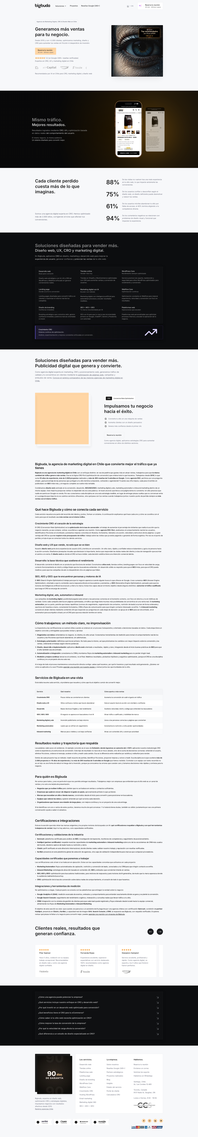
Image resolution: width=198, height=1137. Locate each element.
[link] (42, 6)
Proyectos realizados (115, 1076)
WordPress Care (134, 272)
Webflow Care (85, 1087)
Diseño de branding (46, 308)
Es (128, 6)
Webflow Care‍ (130, 290)
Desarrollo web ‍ (46, 272)
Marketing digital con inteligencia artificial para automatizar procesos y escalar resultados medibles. (97, 298)
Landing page (85, 1076)
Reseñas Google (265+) (116, 1068)
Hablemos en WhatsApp (143, 1076)
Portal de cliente (113, 1091)
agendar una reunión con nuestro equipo (79, 667)
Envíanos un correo (141, 1068)
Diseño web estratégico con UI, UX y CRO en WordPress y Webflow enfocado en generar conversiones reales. (55, 280)
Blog (108, 1080)
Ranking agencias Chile (44, 1109)
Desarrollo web (85, 1064)
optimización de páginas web (91, 375)
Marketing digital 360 (88, 1102)
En (132, 6)
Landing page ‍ (49, 290)
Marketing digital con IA (89, 290)
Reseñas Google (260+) (90, 6)
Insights (110, 1083)
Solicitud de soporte (141, 1072)
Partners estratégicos (115, 1072)
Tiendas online (86, 272)
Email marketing (86, 1098)
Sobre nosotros (113, 1064)
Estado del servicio (114, 1087)
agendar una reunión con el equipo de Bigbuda (107, 914)
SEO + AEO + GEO (91, 308)
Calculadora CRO (113, 1095)
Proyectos (74, 6)
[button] (60, 6)
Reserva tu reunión (141, 1064)
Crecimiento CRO (86, 1091)
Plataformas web (131, 308)
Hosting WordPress (87, 1095)
